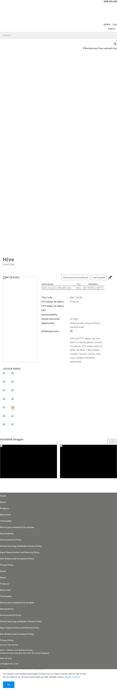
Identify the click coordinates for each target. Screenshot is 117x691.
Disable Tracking (72, 677)
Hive (8, 259)
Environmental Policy (10, 539)
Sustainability (7, 533)
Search (111, 28)
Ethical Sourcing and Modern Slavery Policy (21, 546)
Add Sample (98, 277)
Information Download (75, 277)
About (3, 502)
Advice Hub (5, 514)
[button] (58, 147)
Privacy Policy (6, 564)
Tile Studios (6, 520)
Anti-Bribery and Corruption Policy (17, 558)
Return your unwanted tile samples (17, 527)
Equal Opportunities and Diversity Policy (19, 552)
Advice (112, 86)
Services (111, 95)
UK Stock (110, 141)
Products (4, 508)
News (112, 113)
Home (3, 495)
